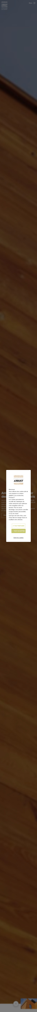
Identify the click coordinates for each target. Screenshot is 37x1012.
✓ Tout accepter (18, 531)
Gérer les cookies (18, 537)
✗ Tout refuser (18, 526)
